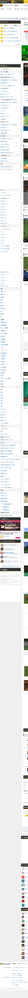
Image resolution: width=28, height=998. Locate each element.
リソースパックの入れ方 (5, 484)
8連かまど (3, 381)
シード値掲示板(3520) (5, 509)
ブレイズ (2, 240)
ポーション (3, 409)
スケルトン (3, 234)
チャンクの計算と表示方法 (6, 487)
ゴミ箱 (2, 347)
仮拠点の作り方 (4, 473)
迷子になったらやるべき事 (6, 467)
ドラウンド (3, 274)
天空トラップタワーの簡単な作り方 (10, 31)
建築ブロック (3, 414)
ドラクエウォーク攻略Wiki (17, 975)
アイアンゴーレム (4, 251)
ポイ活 (8, 1)
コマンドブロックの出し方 (6, 195)
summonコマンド (4, 203)
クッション (3, 110)
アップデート (9, 8)
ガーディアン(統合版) (5, 245)
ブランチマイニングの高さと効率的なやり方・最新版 (12, 37)
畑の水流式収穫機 (4, 344)
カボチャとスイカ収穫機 (5, 378)
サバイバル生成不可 (5, 423)
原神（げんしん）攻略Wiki (17, 977)
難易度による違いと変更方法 (6, 451)
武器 (1, 400)
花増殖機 (2, 372)
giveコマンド (3, 209)
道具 (1, 406)
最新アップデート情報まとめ (9, 28)
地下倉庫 (2, 297)
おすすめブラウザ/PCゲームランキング (11, 566)
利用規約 (13, 963)
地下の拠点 (3, 308)
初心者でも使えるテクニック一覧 (7, 448)
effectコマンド (3, 215)
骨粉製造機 (3, 330)
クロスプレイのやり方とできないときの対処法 (10, 459)
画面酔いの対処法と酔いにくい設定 (8, 465)
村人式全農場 (3, 367)
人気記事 (5, 25)
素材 (1, 392)
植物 (1, 389)
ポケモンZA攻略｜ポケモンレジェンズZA (19, 967)
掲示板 (15, 25)
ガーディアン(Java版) (5, 248)
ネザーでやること (4, 434)
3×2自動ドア (3, 358)
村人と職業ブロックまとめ (6, 138)
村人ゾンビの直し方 (5, 144)
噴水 (1, 302)
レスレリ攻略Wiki (15, 985)
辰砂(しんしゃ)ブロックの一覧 (7, 96)
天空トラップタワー (5, 286)
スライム (2, 243)
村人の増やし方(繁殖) (5, 149)
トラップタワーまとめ (5, 229)
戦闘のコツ (3, 476)
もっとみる (18, 44)
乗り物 (2, 398)
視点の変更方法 (4, 470)
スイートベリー (4, 350)
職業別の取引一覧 (4, 141)
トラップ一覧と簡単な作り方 (9, 34)
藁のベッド (3, 113)
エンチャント (3, 412)
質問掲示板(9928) (4, 501)
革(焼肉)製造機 (4, 353)
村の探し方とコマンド (5, 147)
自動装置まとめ (4, 322)
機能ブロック (3, 417)
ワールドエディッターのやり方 (7, 462)
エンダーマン (3, 280)
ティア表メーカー (4, 495)
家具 (1, 300)
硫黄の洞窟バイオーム (5, 82)
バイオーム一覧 (4, 428)
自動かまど (3, 336)
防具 (1, 403)
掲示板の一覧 (3, 492)
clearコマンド (3, 217)
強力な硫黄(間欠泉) (4, 88)
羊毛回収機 (3, 356)
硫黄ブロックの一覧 (5, 94)
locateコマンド (4, 201)
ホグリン (2, 283)
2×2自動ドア (3, 361)
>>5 (25, 784)
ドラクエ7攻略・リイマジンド (17, 970)
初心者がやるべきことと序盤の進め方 (8, 445)
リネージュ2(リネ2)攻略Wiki (17, 980)
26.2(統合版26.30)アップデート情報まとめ (9, 80)
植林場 (2, 305)
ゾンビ (2, 231)
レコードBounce (4, 91)
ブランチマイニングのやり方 (6, 169)
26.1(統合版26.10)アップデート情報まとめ (9, 124)
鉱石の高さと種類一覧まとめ (6, 166)
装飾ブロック (3, 420)
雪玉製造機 (3, 342)
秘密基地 (2, 294)
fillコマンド (3, 212)
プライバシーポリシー (22, 963)
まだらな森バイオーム (5, 105)
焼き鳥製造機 (3, 325)
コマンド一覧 (16, 8)
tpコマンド (3, 206)
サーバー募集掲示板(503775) (6, 504)
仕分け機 (2, 364)
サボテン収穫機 (4, 333)
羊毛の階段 (3, 119)
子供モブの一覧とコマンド (6, 130)
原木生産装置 (3, 370)
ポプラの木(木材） (4, 108)
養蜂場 (2, 384)
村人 (22, 8)
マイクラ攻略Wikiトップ (5, 69)
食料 (1, 395)
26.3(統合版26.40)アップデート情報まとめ (9, 102)
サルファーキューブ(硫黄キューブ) (7, 85)
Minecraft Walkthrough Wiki (6, 515)
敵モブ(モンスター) (4, 161)
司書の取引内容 (4, 133)
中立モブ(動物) (4, 158)
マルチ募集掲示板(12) (5, 507)
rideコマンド (3, 220)
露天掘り (2, 314)
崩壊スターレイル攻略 (16, 973)
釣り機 (2, 375)
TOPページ (3, 8)
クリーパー (3, 277)
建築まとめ (3, 291)
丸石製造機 (3, 339)
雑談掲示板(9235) (4, 498)
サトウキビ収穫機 (4, 328)
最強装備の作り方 (4, 456)
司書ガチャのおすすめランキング (7, 152)
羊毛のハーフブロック (5, 116)
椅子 (1, 311)
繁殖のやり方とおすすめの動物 (7, 453)
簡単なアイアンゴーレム (5, 272)
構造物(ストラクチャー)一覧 (6, 439)
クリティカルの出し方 (5, 479)
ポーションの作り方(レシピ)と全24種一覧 (11, 41)
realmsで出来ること (5, 481)
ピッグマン (3, 237)
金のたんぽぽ (3, 127)
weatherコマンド (4, 223)
